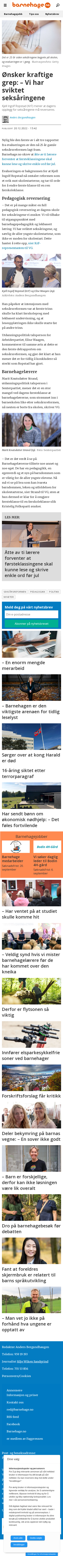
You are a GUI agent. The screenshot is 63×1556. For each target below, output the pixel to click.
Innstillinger (18, 1544)
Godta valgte (36, 1538)
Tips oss (34, 14)
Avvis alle (18, 1538)
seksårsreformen (15, 591)
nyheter (9, 597)
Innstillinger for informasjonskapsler (42, 1554)
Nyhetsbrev (52, 14)
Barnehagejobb (13, 14)
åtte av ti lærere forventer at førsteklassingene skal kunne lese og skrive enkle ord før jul (29, 159)
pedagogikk (37, 591)
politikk (54, 591)
